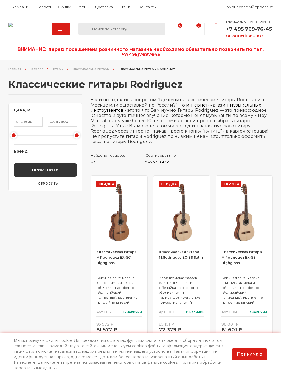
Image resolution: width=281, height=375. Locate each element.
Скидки (64, 7)
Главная (14, 69)
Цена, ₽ (22, 110)
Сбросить (48, 184)
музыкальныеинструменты (26, 28)
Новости (44, 7)
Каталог (36, 69)
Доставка (104, 7)
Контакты (147, 7)
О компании (19, 7)
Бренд (21, 151)
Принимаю (249, 354)
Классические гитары (90, 69)
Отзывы (125, 7)
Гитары (57, 69)
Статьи (83, 7)
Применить (45, 169)
